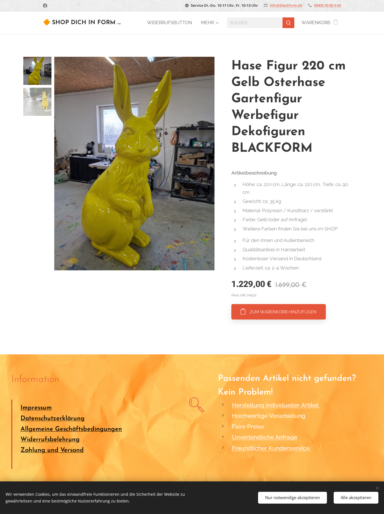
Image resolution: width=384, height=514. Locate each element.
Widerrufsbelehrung (50, 439)
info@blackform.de (286, 5)
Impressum (36, 408)
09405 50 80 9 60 (327, 5)
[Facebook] (45, 5)
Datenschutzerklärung (53, 418)
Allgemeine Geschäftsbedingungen (71, 429)
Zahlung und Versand (52, 450)
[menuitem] (171, 23)
